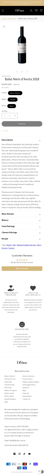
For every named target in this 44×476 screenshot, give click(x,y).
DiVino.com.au (19, 472)
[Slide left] (17, 71)
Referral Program (11, 390)
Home (4, 19)
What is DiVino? (10, 376)
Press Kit (26, 393)
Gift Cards (8, 388)
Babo (12, 106)
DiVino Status (9, 396)
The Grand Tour (10, 379)
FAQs (6, 402)
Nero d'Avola (15, 93)
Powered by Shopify (27, 472)
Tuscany (11, 248)
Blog (24, 390)
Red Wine (12, 19)
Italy (14, 245)
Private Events (9, 385)
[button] (2, 10)
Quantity (4, 111)
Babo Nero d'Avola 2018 (28, 19)
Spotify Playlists (10, 399)
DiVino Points (9, 393)
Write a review (22, 268)
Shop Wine (8, 382)
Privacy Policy (27, 379)
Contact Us (26, 399)
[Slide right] (26, 71)
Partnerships (27, 396)
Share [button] (6, 131)
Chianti (12, 100)
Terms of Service (28, 376)
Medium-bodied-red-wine (26, 245)
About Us (26, 388)
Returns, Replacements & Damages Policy (31, 383)
